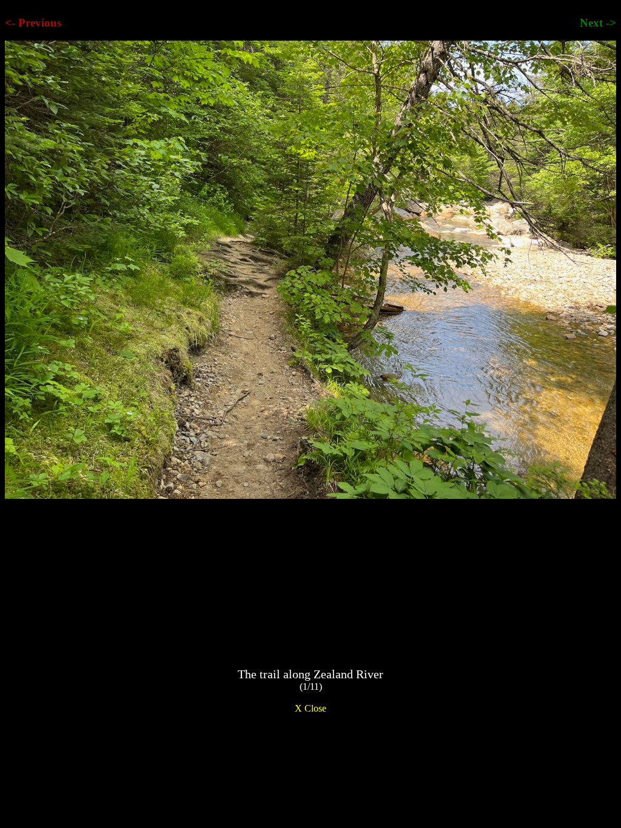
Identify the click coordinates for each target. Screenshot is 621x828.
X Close (310, 708)
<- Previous (33, 22)
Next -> (598, 22)
